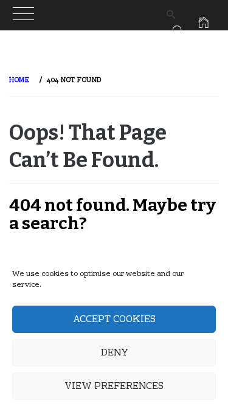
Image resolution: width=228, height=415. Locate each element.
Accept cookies (114, 320)
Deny (114, 353)
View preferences (114, 386)
